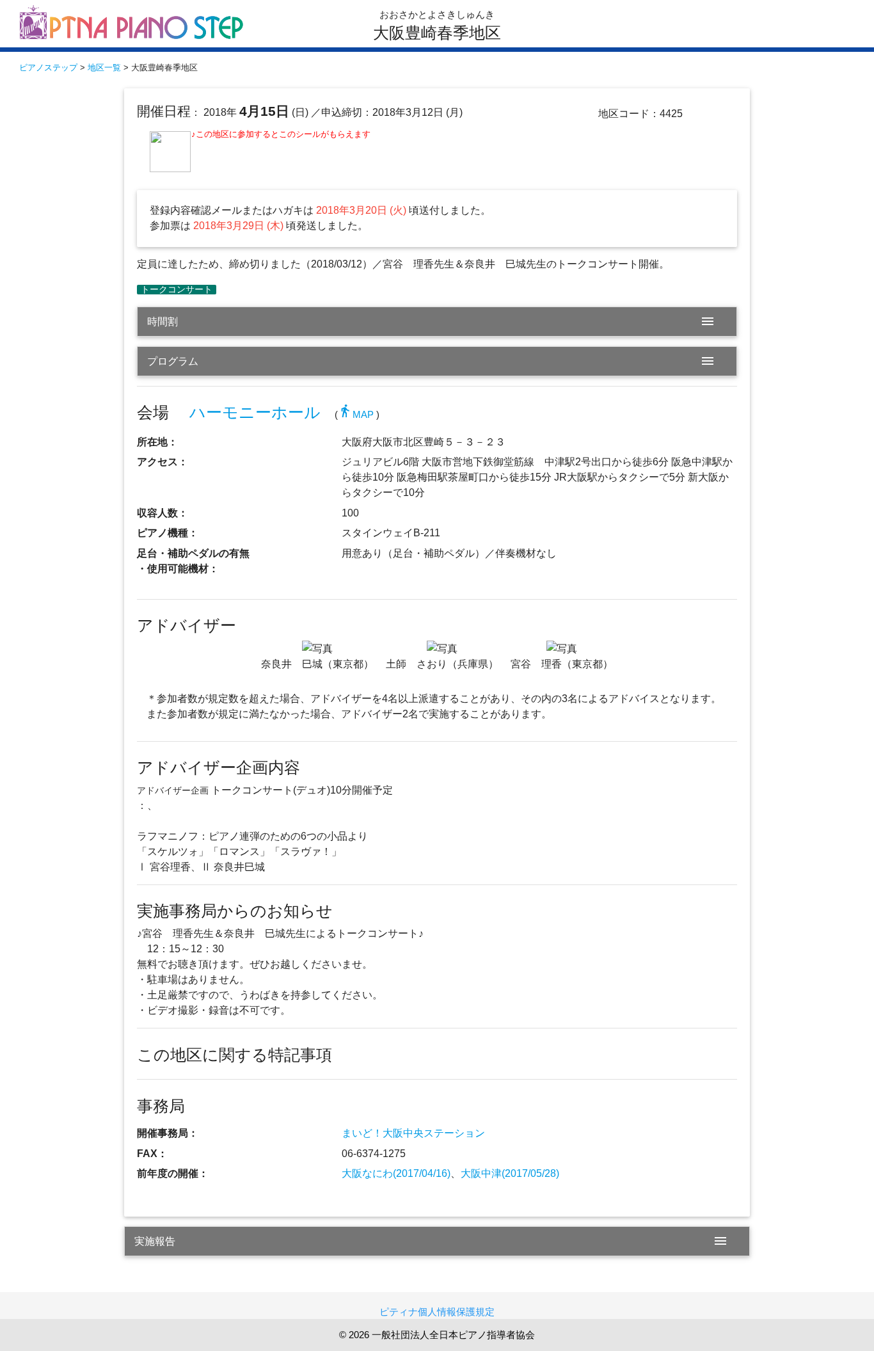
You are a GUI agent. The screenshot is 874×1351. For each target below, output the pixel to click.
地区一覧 (104, 67)
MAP (356, 414)
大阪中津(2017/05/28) (510, 1173)
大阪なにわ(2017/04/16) (396, 1173)
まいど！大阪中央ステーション (413, 1133)
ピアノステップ (48, 67)
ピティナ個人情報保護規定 (437, 1311)
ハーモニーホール (255, 412)
